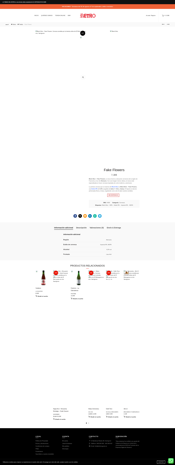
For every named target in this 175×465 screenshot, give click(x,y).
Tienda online (60, 15)
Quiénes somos (46, 15)
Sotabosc (38, 288)
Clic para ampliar (83, 77)
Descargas (65, 448)
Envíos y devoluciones (42, 443)
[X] (80, 216)
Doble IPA (116, 205)
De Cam (90, 412)
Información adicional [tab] (63, 228)
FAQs (37, 448)
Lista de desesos (67, 443)
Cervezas (122, 202)
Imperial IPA (124, 205)
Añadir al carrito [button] (43, 296)
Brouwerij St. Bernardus (131, 412)
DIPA (111, 205)
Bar (69, 15)
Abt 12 (126, 409)
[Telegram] (100, 216)
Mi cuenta (65, 441)
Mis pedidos (65, 446)
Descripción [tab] (81, 228)
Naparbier (56, 414)
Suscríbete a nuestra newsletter (45, 454)
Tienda (21, 24)
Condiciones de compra (42, 446)
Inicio (36, 15)
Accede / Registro (150, 15)
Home (14, 24)
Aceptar (161, 462)
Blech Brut (115, 186)
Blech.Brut (105, 205)
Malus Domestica (93, 409)
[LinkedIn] (90, 216)
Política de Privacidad (42, 441)
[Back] (7, 24)
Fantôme (73, 293)
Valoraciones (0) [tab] (97, 228)
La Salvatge (39, 291)
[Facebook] (75, 216)
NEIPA (131, 205)
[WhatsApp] (95, 216)
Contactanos (39, 451)
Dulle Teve (109, 409)
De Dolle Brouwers (112, 412)
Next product (168, 24)
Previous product (163, 24)
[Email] (85, 216)
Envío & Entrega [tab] (114, 228)
